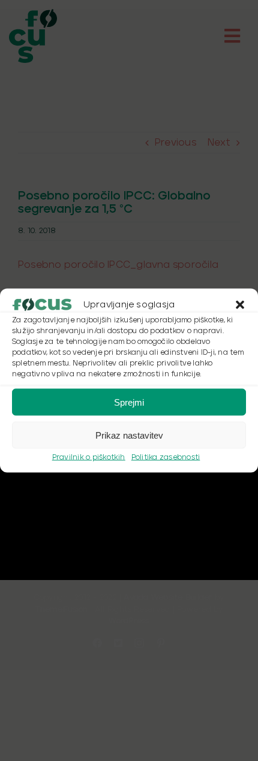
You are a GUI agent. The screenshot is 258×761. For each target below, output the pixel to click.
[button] (240, 305)
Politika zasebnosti (165, 457)
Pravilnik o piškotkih (88, 457)
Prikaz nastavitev (129, 435)
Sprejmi (129, 402)
